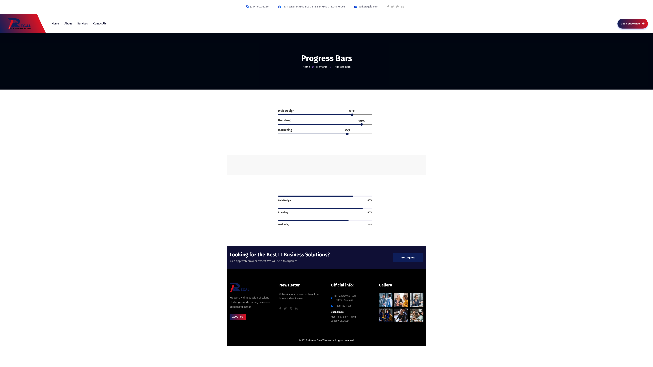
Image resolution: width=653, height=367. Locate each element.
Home (306, 66)
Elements (321, 66)
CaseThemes (324, 340)
